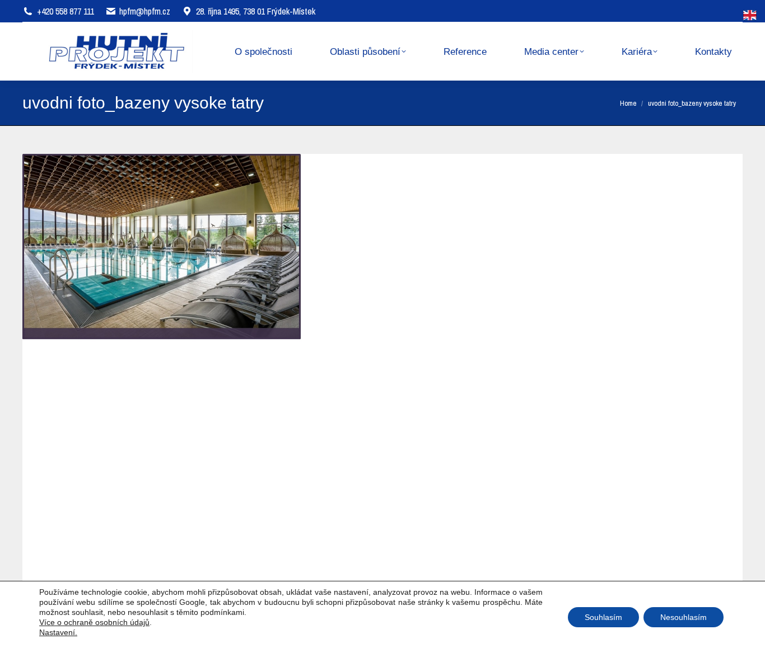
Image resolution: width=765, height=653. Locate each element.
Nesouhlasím (683, 617)
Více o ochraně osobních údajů (94, 622)
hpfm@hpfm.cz (144, 11)
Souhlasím (603, 617)
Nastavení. (58, 632)
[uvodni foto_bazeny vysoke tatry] (382, 369)
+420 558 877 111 (65, 11)
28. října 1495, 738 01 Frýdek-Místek (255, 11)
